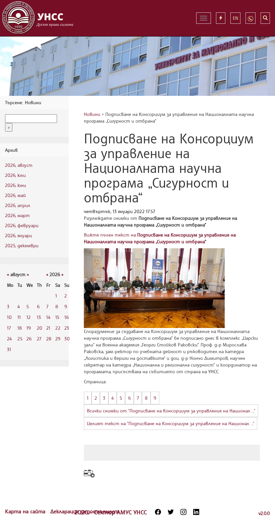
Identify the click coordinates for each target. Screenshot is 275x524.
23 (66, 328)
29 (57, 338)
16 (66, 317)
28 (48, 338)
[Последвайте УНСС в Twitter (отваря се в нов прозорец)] (170, 512)
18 (19, 328)
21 (48, 328)
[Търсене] (265, 18)
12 (28, 317)
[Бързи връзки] (220, 18)
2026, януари (18, 235)
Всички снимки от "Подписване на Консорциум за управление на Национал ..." (171, 410)
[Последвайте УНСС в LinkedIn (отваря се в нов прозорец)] (196, 512)
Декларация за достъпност (84, 511)
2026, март (17, 215)
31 (9, 349)
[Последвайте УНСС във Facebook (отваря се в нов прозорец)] (158, 512)
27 (39, 338)
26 (29, 338)
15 (57, 317)
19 (28, 328)
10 (9, 317)
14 (48, 317)
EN (235, 18)
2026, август (19, 165)
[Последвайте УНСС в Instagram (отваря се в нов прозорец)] (183, 512)
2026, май (15, 195)
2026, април (17, 205)
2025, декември (22, 245)
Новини (92, 114)
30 (67, 338)
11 (19, 317)
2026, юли (15, 175)
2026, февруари (22, 225)
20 (39, 328)
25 (19, 338)
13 (39, 317)
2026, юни (15, 185)
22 (57, 328)
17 (9, 328)
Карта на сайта (26, 511)
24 (9, 338)
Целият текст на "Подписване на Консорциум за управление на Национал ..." (170, 423)
